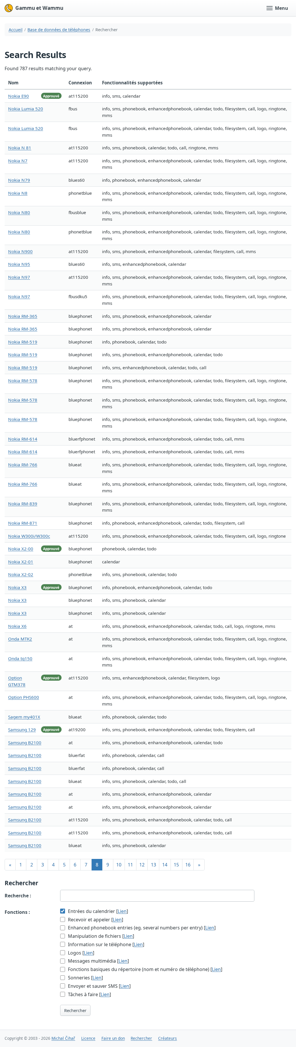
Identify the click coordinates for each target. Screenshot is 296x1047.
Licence (88, 1038)
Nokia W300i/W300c (29, 536)
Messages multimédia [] (98, 961)
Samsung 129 (22, 729)
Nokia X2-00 (20, 549)
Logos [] (80, 953)
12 (142, 865)
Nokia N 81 (19, 148)
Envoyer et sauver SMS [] (99, 986)
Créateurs (167, 1038)
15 (176, 865)
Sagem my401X (24, 717)
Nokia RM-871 (22, 523)
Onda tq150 (20, 658)
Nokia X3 (17, 587)
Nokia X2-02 (20, 574)
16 (187, 865)
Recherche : (18, 895)
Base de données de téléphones (58, 29)
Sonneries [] (85, 977)
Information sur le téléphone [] (105, 944)
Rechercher (75, 1010)
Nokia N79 (19, 180)
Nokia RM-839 (22, 503)
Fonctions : (17, 912)
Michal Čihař (63, 1038)
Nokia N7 (17, 161)
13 (153, 865)
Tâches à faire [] (89, 994)
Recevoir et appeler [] (95, 919)
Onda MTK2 (20, 639)
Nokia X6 (17, 626)
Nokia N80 (19, 212)
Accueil (16, 29)
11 (130, 865)
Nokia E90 (18, 96)
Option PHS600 (23, 697)
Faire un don (113, 1038)
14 (164, 865)
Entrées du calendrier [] (97, 911)
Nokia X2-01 (20, 562)
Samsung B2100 (24, 742)
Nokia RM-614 (22, 439)
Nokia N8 (17, 193)
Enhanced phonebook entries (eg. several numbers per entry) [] (141, 928)
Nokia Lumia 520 (25, 109)
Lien (122, 911)
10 (118, 865)
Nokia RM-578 (22, 380)
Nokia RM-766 (22, 464)
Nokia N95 (19, 264)
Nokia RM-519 (22, 342)
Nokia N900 (20, 251)
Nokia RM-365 (22, 316)
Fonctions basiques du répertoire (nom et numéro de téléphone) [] (144, 969)
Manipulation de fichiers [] (100, 936)
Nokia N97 (19, 277)
